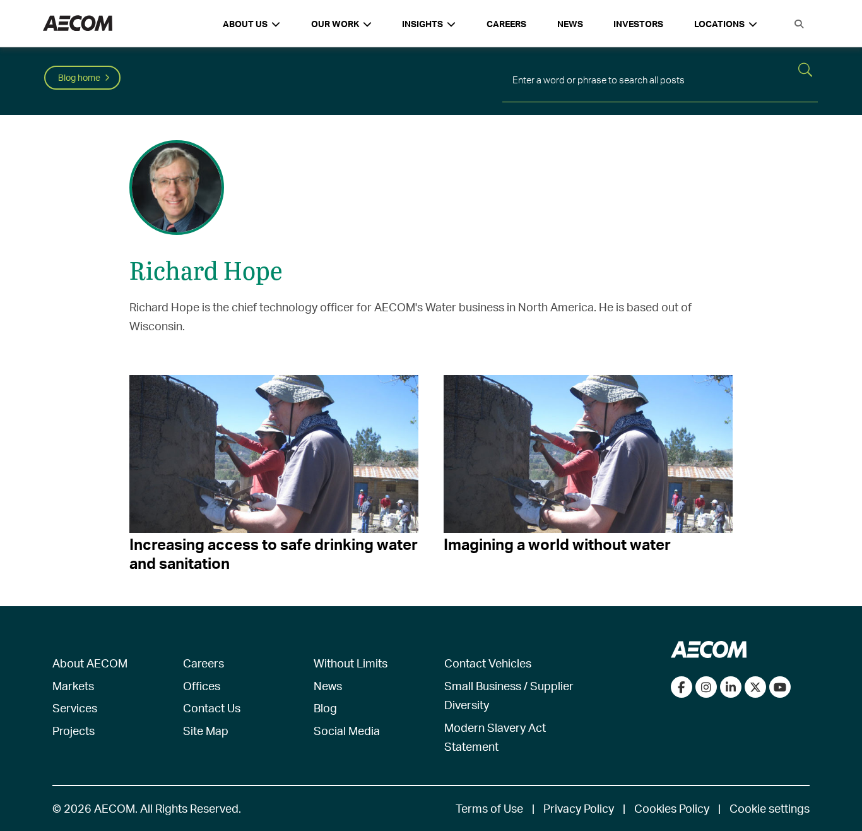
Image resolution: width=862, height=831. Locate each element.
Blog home (79, 77)
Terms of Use (489, 808)
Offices (201, 685)
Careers (506, 23)
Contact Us (211, 707)
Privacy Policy (578, 808)
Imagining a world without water (557, 544)
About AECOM (89, 662)
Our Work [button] (335, 23)
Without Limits (350, 662)
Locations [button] (719, 23)
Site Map (205, 730)
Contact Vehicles (487, 662)
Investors (638, 23)
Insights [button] (422, 23)
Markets (73, 685)
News (570, 23)
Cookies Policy (671, 808)
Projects (73, 730)
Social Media (347, 730)
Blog (325, 707)
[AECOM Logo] (77, 23)
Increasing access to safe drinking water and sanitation (273, 553)
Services (74, 707)
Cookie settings (769, 808)
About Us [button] (245, 23)
